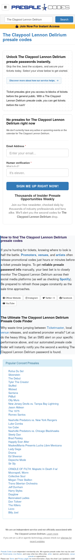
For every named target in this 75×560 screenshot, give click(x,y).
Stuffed (12, 385)
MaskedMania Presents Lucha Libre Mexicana (35, 445)
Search (64, 19)
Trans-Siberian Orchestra (23, 483)
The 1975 (13, 411)
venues (43, 255)
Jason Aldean (16, 407)
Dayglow (13, 494)
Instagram (32, 297)
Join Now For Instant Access (39, 26)
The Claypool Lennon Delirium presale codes (34, 37)
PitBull (11, 396)
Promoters (28, 255)
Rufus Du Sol (15, 371)
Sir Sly (12, 463)
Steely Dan (14, 434)
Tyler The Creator (18, 382)
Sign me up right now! (37, 186)
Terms (11, 558)
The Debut (14, 378)
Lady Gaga (14, 449)
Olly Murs (13, 400)
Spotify (65, 279)
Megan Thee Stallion (20, 480)
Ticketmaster (55, 327)
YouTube (10, 303)
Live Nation (17, 554)
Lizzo (11, 509)
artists (60, 255)
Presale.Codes (6, 551)
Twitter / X (50, 297)
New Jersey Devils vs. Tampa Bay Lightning (33, 403)
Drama (12, 452)
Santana (13, 393)
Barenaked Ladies (18, 498)
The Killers (14, 505)
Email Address (16, 146)
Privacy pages (23, 558)
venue (5, 332)
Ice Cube (13, 427)
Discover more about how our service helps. (32, 80)
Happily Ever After (18, 442)
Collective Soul (16, 476)
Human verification (18, 163)
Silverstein (14, 374)
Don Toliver (14, 501)
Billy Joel (13, 512)
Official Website (13, 297)
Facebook (67, 297)
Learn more (52, 533)
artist (50, 554)
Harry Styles (15, 490)
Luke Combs (15, 423)
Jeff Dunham (15, 487)
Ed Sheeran (15, 456)
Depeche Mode (17, 460)
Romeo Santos (16, 414)
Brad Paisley (15, 438)
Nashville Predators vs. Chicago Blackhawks (33, 431)
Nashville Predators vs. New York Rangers (32, 420)
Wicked (12, 389)
